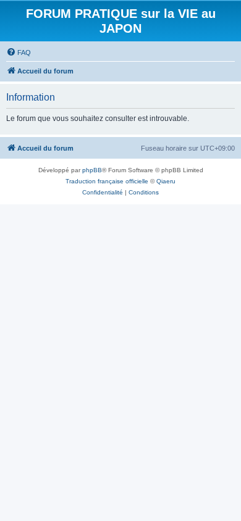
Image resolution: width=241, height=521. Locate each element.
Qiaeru (165, 181)
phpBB (92, 170)
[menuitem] (18, 52)
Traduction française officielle (107, 181)
